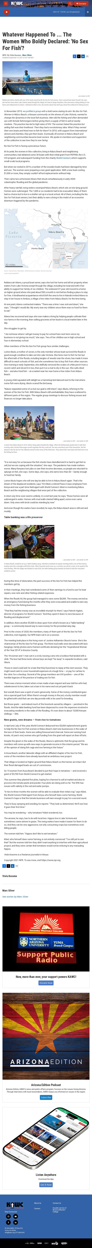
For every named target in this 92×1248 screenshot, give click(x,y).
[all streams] (88, 12)
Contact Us (57, 1203)
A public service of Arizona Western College (59, 1210)
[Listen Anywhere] (46, 1138)
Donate (82, 3)
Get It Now (46, 1184)
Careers (37, 1208)
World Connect (63, 158)
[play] (7, 12)
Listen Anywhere (46, 1175)
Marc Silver (27, 55)
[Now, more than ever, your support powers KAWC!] (46, 939)
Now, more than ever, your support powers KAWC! (46, 977)
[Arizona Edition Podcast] (46, 1036)
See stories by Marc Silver (15, 896)
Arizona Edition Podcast (46, 1085)
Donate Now (46, 982)
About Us (37, 1203)
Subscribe (46, 1097)
